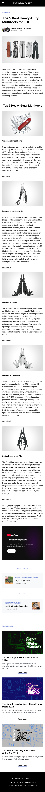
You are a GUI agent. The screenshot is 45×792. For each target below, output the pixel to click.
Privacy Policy (20, 785)
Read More (22, 673)
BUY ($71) (6, 176)
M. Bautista (27, 28)
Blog (6, 782)
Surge (8, 308)
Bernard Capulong (16, 28)
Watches (18, 603)
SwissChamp (32, 149)
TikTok (10, 785)
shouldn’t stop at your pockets (14, 72)
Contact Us (32, 785)
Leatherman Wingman (28, 381)
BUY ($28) (6, 421)
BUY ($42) (6, 499)
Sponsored (35, 578)
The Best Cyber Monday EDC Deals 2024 (20, 659)
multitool (5, 170)
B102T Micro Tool (22, 581)
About (12, 782)
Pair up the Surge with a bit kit (24, 329)
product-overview (27, 578)
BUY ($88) (6, 340)
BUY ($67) (6, 267)
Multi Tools (18, 578)
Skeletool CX (10, 230)
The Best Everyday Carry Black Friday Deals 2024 (22, 705)
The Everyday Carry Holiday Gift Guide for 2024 (19, 752)
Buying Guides (6, 13)
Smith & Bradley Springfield (16, 606)
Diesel (8, 462)
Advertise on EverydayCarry (27, 782)
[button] (3, 3)
